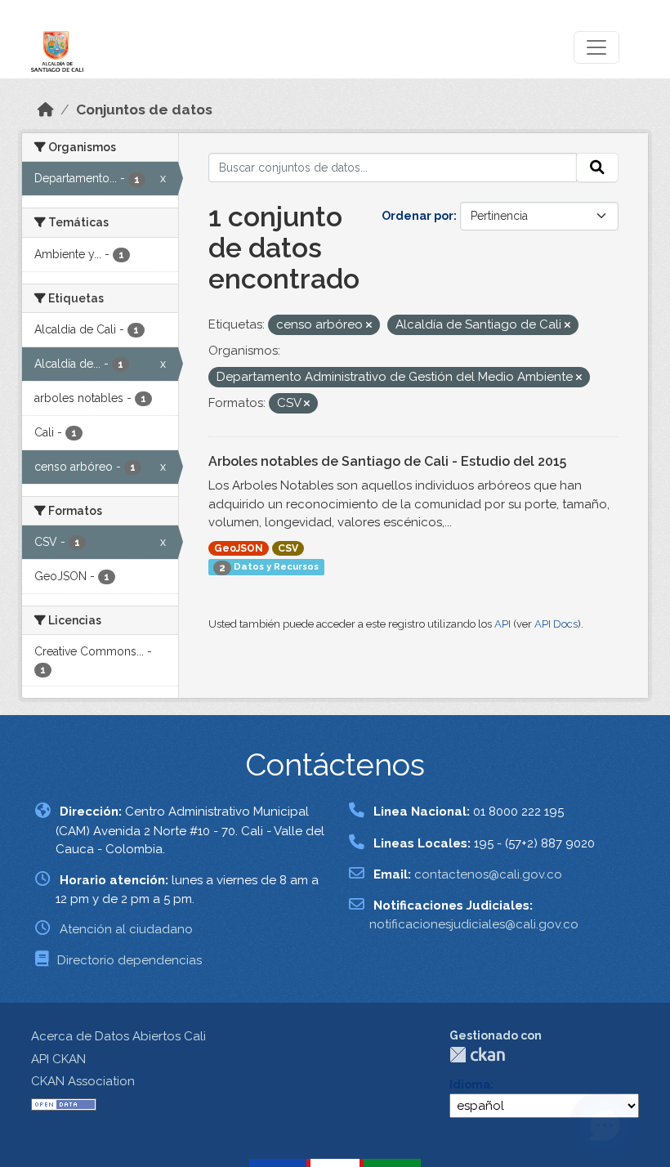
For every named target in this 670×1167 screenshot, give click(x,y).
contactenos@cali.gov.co (488, 874)
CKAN (477, 1054)
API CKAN (58, 1059)
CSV (288, 548)
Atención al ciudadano (126, 929)
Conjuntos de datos (144, 109)
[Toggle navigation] (596, 47)
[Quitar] (369, 325)
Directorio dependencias (129, 960)
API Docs (556, 624)
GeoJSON (238, 548)
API (502, 624)
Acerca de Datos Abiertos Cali (118, 1036)
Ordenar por (417, 215)
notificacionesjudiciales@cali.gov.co (473, 924)
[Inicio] (46, 109)
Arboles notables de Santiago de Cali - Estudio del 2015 (387, 461)
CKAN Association (83, 1081)
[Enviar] (597, 167)
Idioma (469, 1084)
